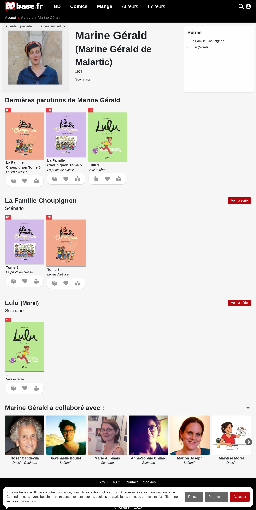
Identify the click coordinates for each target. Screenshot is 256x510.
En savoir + (28, 501)
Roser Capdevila (25, 458)
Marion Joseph (190, 458)
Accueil (11, 18)
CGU (104, 482)
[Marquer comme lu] (36, 180)
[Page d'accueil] (24, 6)
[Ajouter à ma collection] (13, 180)
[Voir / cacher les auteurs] (248, 408)
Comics (78, 6)
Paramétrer (216, 496)
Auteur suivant (50, 26)
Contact (131, 482)
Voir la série (239, 200)
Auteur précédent (22, 26)
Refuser (193, 496)
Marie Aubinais (107, 458)
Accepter (240, 496)
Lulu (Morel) (199, 47)
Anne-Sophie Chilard (148, 458)
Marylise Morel (231, 458)
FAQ (116, 482)
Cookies (149, 482)
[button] (234, 6)
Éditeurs (156, 6)
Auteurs (130, 6)
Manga (104, 6)
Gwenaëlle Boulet (66, 458)
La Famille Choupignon (207, 41)
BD (57, 6)
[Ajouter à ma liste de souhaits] (24, 180)
